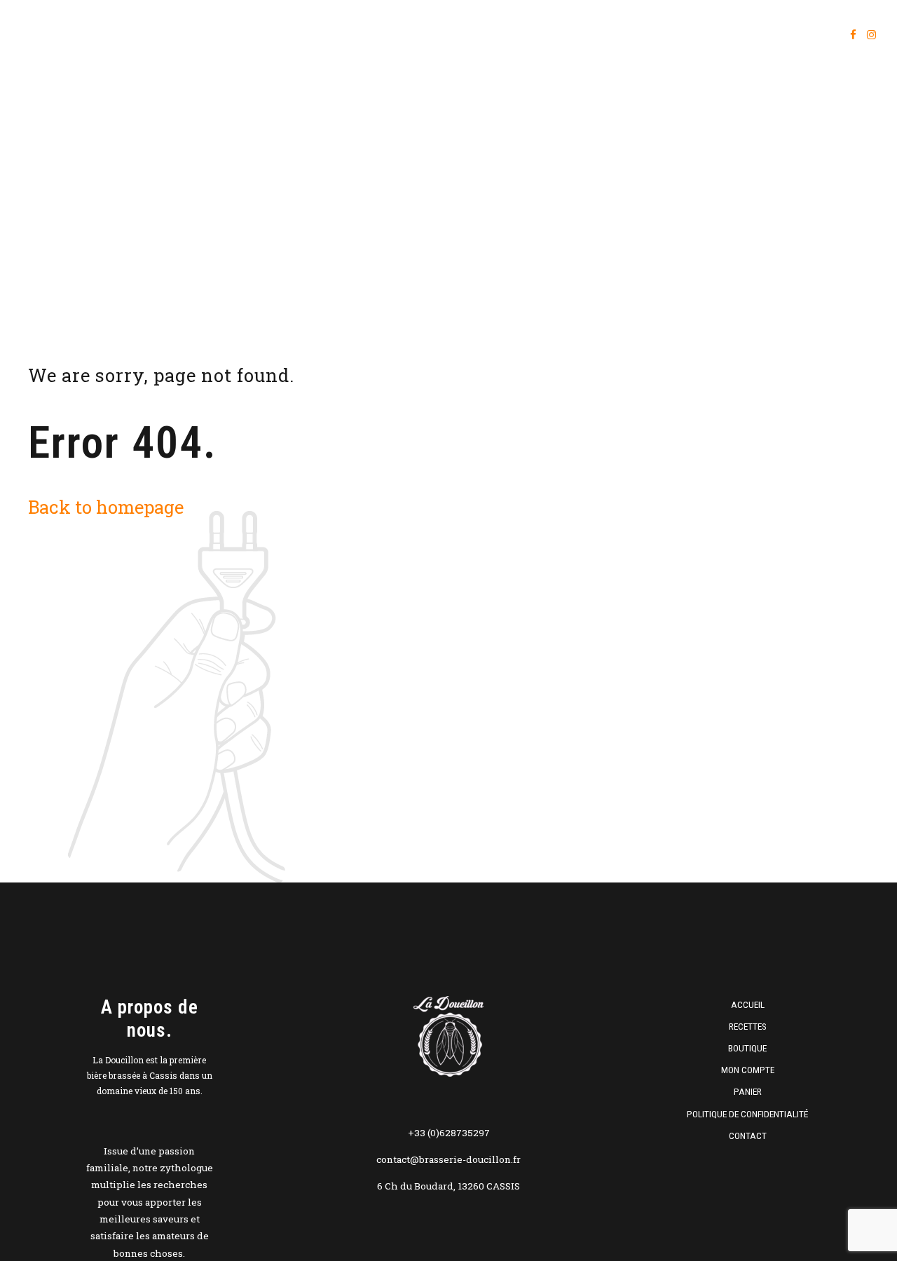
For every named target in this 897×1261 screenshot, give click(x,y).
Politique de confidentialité (747, 1113)
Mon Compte (747, 1069)
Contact (748, 1135)
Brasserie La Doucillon (116, 34)
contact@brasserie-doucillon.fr (448, 1159)
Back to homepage (106, 507)
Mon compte (721, 35)
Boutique (636, 35)
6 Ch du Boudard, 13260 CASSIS (448, 1186)
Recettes (559, 35)
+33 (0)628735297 (449, 1132)
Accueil (485, 35)
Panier (800, 35)
